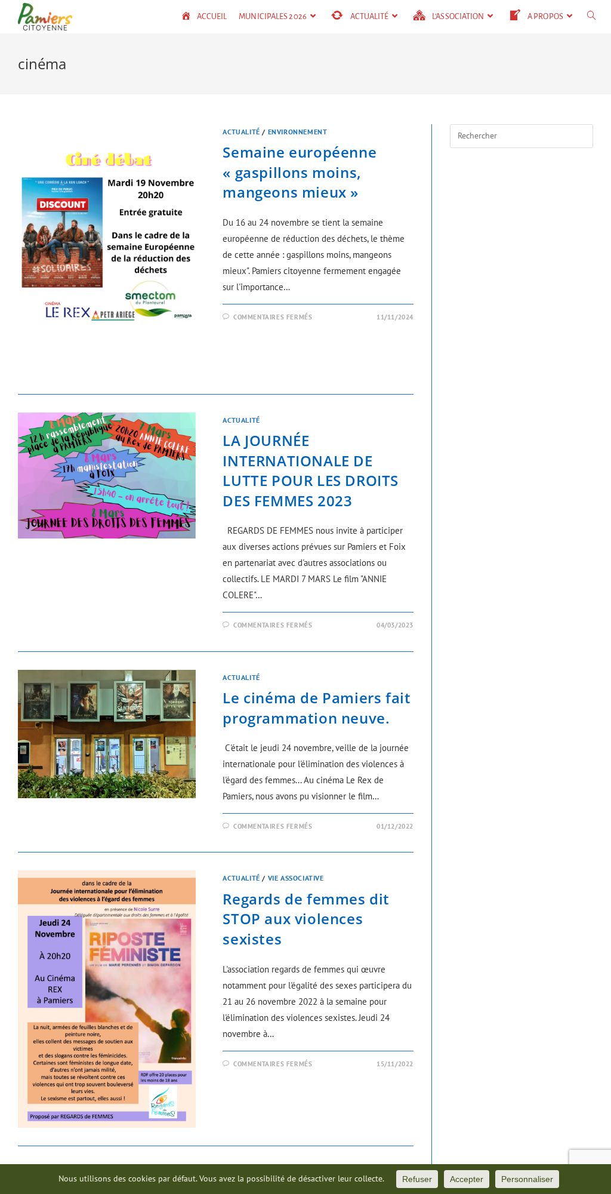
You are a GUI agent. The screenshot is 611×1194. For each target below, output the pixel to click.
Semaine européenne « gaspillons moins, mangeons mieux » (300, 172)
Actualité (241, 131)
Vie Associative (296, 877)
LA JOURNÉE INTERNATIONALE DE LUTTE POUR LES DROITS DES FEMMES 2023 (311, 470)
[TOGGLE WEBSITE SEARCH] (591, 16)
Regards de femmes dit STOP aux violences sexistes (306, 919)
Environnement (298, 131)
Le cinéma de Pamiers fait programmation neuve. (317, 708)
